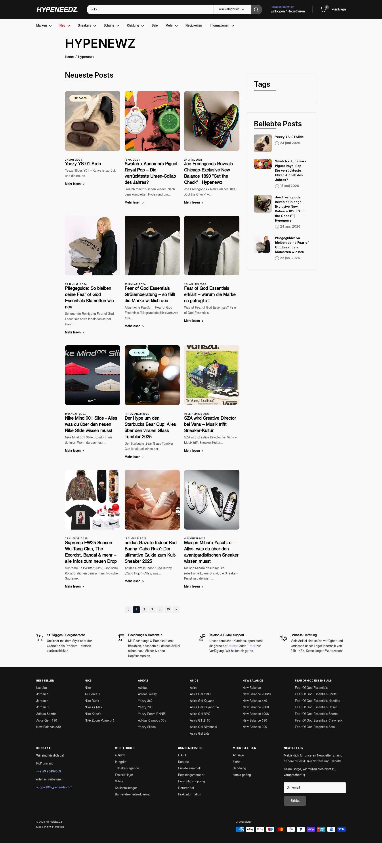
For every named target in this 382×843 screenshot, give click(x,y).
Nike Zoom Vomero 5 (99, 720)
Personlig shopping (191, 781)
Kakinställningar (126, 788)
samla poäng (242, 775)
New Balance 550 (255, 701)
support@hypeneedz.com (54, 787)
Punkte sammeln (190, 768)
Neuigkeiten (193, 25)
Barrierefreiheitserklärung (133, 794)
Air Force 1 (92, 694)
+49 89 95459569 (48, 771)
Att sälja (238, 755)
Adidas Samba (46, 714)
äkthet (237, 762)
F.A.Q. (182, 755)
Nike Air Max (93, 707)
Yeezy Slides (147, 727)
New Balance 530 (48, 727)
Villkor (119, 781)
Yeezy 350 (145, 701)
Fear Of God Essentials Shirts (315, 694)
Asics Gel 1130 (46, 720)
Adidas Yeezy (147, 694)
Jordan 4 (42, 701)
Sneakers (84, 25)
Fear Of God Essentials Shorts (316, 714)
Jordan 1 (42, 694)
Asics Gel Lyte (200, 733)
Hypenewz (86, 57)
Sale (155, 25)
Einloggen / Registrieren (288, 11)
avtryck (120, 755)
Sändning (239, 768)
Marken (41, 25)
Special (139, 352)
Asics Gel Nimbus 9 (203, 727)
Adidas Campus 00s (152, 720)
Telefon (233, 646)
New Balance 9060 (256, 707)
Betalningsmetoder (191, 775)
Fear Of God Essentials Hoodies (317, 701)
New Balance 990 (255, 727)
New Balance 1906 (256, 714)
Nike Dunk (92, 701)
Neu (62, 25)
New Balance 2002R (257, 694)
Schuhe (109, 25)
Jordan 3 (42, 707)
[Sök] (256, 9)
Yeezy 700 (145, 707)
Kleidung (133, 25)
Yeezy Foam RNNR (151, 714)
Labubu (41, 687)
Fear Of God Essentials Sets (315, 727)
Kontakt (183, 762)
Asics (193, 687)
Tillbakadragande (127, 768)
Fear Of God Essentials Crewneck (318, 720)
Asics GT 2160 (200, 720)
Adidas (142, 687)
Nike (88, 687)
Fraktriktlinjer (124, 775)
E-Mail (251, 646)
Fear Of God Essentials (311, 687)
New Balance (252, 687)
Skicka (295, 801)
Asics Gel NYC (200, 714)
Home (69, 57)
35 (168, 609)
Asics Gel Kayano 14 (204, 707)
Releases (80, 98)
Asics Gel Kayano (202, 701)
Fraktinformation (189, 794)
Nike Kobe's (93, 714)
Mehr (169, 25)
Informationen (219, 25)
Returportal (186, 788)
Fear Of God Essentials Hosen (316, 707)
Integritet (121, 762)
